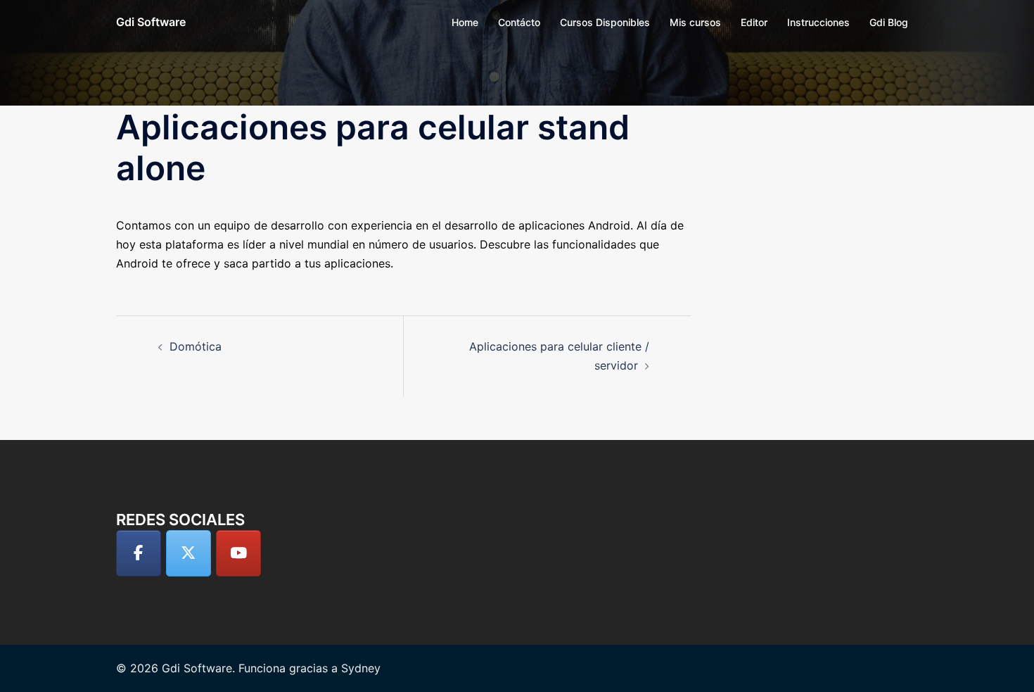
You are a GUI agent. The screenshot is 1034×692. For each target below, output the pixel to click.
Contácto (519, 22)
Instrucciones (818, 22)
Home (465, 22)
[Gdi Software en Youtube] (238, 553)
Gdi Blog (888, 22)
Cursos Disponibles (605, 22)
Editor (754, 22)
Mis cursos (695, 22)
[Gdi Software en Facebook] (138, 553)
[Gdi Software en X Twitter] (188, 553)
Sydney (361, 668)
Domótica (196, 346)
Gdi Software (151, 22)
